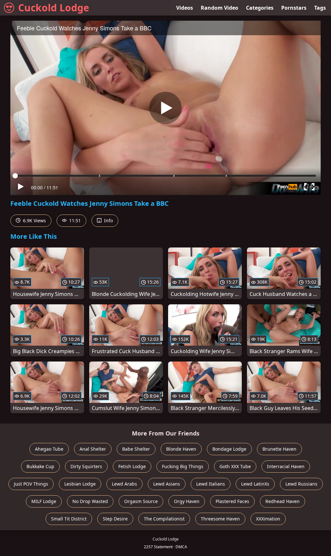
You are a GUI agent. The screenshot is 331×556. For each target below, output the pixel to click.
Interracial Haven (285, 466)
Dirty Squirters (86, 466)
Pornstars (293, 7)
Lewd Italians (210, 484)
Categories (259, 7)
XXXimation (268, 519)
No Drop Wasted (90, 501)
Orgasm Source (141, 501)
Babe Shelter (136, 449)
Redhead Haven (282, 501)
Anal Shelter (93, 449)
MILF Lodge (43, 501)
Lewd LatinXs (255, 484)
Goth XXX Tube (235, 466)
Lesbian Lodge (80, 484)
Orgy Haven (186, 501)
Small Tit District (69, 519)
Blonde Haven (181, 449)
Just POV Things (31, 484)
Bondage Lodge (229, 449)
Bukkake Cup (40, 466)
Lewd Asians (166, 484)
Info (108, 220)
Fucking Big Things (182, 466)
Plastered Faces (232, 501)
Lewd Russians (301, 484)
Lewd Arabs (124, 484)
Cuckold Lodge (53, 7)
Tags (320, 7)
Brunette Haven (279, 449)
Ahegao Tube (49, 449)
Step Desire (115, 519)
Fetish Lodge (132, 466)
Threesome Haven (220, 519)
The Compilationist (164, 519)
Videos (184, 7)
